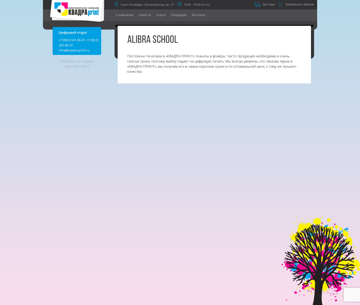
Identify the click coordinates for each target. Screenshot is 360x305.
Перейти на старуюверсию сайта (77, 63)
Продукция (179, 15)
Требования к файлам (299, 4)
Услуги (161, 15)
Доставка (269, 4)
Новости (145, 15)
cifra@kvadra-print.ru (74, 50)
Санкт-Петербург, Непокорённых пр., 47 (147, 4)
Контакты (198, 15)
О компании (124, 15)
